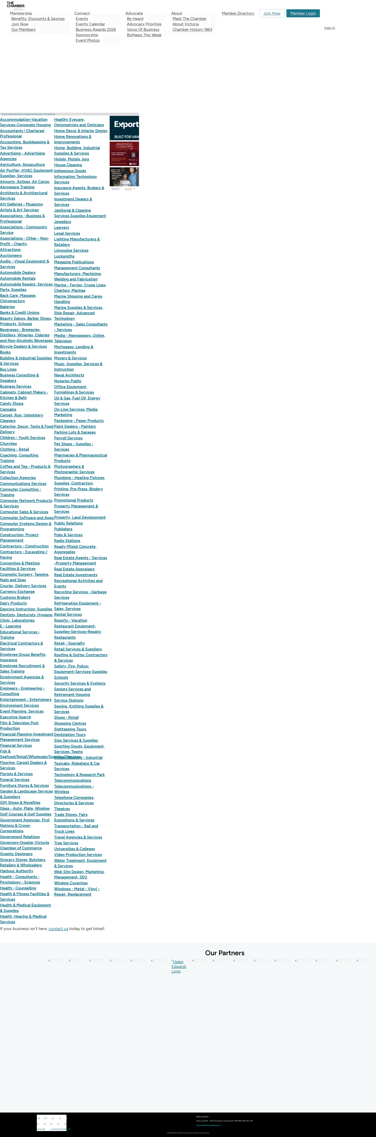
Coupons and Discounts (33, 114)
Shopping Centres (70, 723)
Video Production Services (78, 854)
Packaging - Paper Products (79, 420)
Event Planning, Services (22, 711)
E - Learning (10, 626)
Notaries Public (68, 381)
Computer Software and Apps (27, 517)
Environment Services (19, 705)
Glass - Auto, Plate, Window (25, 808)
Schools (61, 677)
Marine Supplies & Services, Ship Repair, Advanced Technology (78, 313)
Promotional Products (73, 500)
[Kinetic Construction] (190, 1032)
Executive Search (15, 717)
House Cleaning (68, 165)
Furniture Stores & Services (24, 785)
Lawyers (61, 227)
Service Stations (68, 700)
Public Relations (68, 523)
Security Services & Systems (79, 683)
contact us (58, 928)
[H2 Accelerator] (149, 1032)
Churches (8, 443)
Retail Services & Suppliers (78, 649)
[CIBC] (67, 1032)
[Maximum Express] (231, 1032)
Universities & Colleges (74, 848)
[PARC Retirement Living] (252, 1032)
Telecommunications (72, 780)
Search (4, 114)
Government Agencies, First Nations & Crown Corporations (25, 825)
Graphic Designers (16, 853)
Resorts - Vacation (70, 620)
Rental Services (68, 614)
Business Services (15, 386)
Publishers (63, 529)
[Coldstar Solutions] (108, 1032)
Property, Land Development (80, 517)
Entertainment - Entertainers (25, 699)
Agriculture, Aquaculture (22, 164)
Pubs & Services (68, 534)
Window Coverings (71, 883)
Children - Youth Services (22, 437)
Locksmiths (64, 256)
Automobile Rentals (17, 278)
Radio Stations (67, 540)
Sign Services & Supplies (76, 740)
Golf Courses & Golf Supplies (25, 814)
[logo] (16, 10)
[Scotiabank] (334, 1032)
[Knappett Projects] (211, 1032)
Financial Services (16, 745)
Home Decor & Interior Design (81, 130)
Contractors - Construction (24, 546)
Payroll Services (68, 438)
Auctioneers (11, 255)
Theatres (62, 808)
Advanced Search (15, 114)
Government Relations (20, 836)
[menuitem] (38, 28)
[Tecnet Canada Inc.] (355, 1032)
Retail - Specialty (69, 643)
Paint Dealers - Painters (75, 426)
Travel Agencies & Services (78, 837)
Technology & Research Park (79, 774)
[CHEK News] (46, 1032)
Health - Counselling (18, 888)
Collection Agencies (18, 477)
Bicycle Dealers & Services (23, 346)
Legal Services (67, 233)
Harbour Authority (16, 871)
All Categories (49, 114)
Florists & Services (16, 773)
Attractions (10, 249)
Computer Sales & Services (24, 511)
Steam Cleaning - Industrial (78, 757)
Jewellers (62, 221)
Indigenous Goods (70, 170)
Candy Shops (11, 403)
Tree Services (66, 843)
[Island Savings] (170, 1032)
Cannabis (8, 409)
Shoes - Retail (66, 717)
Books (5, 352)
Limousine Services (71, 250)
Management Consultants (77, 268)
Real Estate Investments (75, 574)
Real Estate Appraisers (74, 569)
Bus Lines (8, 369)
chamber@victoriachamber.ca (208, 1125)
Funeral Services (14, 779)
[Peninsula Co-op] (272, 1032)
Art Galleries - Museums (21, 204)
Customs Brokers (15, 597)
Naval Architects (69, 375)
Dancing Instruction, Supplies (26, 609)
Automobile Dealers (17, 272)
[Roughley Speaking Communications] (293, 1032)
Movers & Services (70, 358)
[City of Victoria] (87, 1032)
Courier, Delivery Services (23, 585)
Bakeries (7, 306)
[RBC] (314, 1032)
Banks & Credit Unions (19, 312)
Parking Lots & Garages (75, 432)
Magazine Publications (74, 262)
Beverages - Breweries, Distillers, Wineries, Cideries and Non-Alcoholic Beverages (26, 335)
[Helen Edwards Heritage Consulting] (129, 966)
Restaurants (65, 637)
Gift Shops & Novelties (20, 802)
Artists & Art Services (19, 210)
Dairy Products (13, 603)
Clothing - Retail (14, 449)
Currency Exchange (17, 591)
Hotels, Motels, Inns (71, 159)
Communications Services (23, 483)
